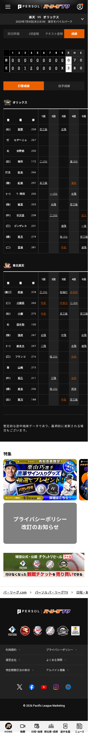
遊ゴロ (74, 161)
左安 (74, 292)
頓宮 (20, 204)
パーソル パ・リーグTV (51, 592)
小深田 (21, 303)
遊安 (74, 183)
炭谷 (20, 389)
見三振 (43, 183)
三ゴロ (43, 292)
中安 (63, 247)
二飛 (43, 346)
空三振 (43, 129)
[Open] (82, 19)
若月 (20, 236)
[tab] (23, 85)
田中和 (21, 324)
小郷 (20, 313)
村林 (20, 292)
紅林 (20, 183)
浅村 (20, 335)
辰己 (20, 378)
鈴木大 (21, 346)
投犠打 (64, 292)
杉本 (20, 172)
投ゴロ (64, 236)
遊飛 (63, 226)
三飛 (53, 378)
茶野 (20, 129)
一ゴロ (54, 193)
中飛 (63, 335)
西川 (20, 399)
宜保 (20, 247)
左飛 (63, 129)
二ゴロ (43, 161)
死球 (74, 389)
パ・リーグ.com (15, 592)
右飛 (74, 193)
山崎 (20, 367)
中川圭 (21, 215)
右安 (74, 356)
